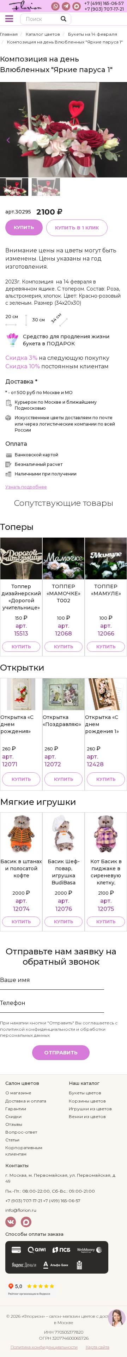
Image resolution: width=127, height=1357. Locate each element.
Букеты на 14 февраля (92, 34)
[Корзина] (116, 20)
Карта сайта (97, 1347)
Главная (9, 34)
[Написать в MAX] (76, 6)
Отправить (61, 1052)
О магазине (18, 1092)
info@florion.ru (20, 1210)
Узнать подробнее (26, 487)
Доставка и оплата (25, 1101)
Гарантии (15, 1108)
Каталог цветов (43, 34)
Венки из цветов (87, 1116)
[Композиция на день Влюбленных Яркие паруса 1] (63, 129)
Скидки (13, 1116)
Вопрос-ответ (21, 1132)
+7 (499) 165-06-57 (104, 3)
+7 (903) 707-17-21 (104, 9)
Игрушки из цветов (90, 1108)
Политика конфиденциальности (44, 1347)
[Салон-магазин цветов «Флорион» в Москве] (25, 6)
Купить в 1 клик (77, 227)
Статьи (12, 1139)
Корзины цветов (87, 1101)
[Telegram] (66, 6)
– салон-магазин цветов (70, 1316)
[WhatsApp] (55, 6)
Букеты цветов (85, 1092)
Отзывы (13, 1124)
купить (21, 646)
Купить (24, 227)
